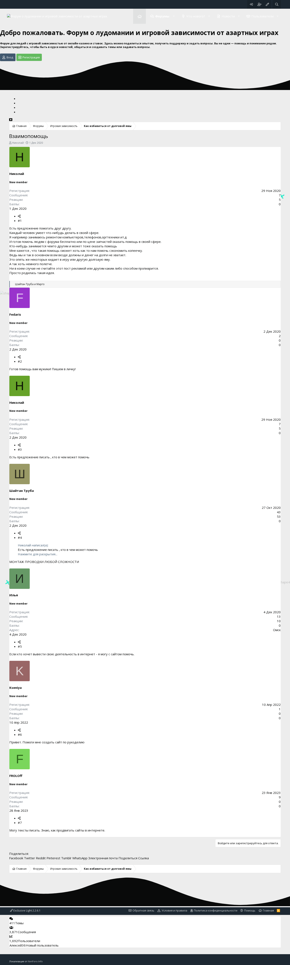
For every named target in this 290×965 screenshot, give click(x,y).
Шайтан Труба (21, 490)
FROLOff (15, 776)
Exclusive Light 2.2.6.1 (26, 910)
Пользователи (262, 16)
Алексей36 (18, 945)
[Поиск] (277, 4)
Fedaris (15, 314)
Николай (18, 143)
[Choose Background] (267, 4)
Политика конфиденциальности (215, 910)
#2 (20, 361)
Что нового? (195, 16)
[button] (173, 16)
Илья (13, 595)
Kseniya (15, 687)
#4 (20, 537)
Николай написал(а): (33, 545)
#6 (20, 734)
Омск (277, 630)
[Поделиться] (19, 216)
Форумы (162, 16)
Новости (228, 16)
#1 (20, 220)
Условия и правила (174, 910)
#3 (20, 449)
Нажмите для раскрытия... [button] (37, 554)
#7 (20, 822)
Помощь (249, 910)
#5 (20, 646)
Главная (139, 16)
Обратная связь (143, 910)
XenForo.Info (35, 961)
